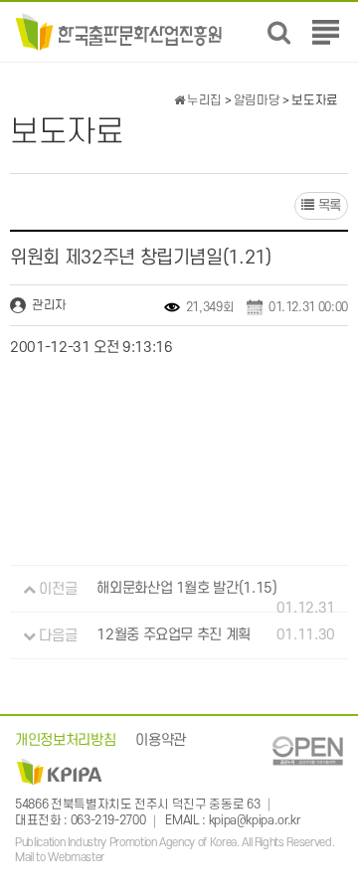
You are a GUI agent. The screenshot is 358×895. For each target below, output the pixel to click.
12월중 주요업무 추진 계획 (173, 635)
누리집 (203, 100)
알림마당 (257, 100)
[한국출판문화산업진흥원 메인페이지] (119, 31)
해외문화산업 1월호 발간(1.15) (186, 589)
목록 (327, 205)
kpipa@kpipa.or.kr (254, 821)
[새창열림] (307, 750)
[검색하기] (279, 32)
